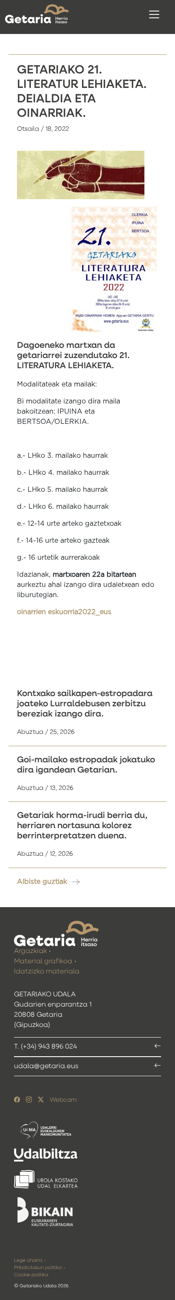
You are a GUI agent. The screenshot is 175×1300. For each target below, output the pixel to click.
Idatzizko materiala (46, 971)
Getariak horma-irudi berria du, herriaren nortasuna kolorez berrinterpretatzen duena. (82, 825)
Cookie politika (31, 1274)
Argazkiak (30, 951)
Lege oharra (28, 1260)
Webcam (63, 1100)
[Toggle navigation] (154, 14)
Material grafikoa (43, 961)
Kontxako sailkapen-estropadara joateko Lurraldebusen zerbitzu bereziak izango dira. (84, 703)
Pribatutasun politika (38, 1267)
